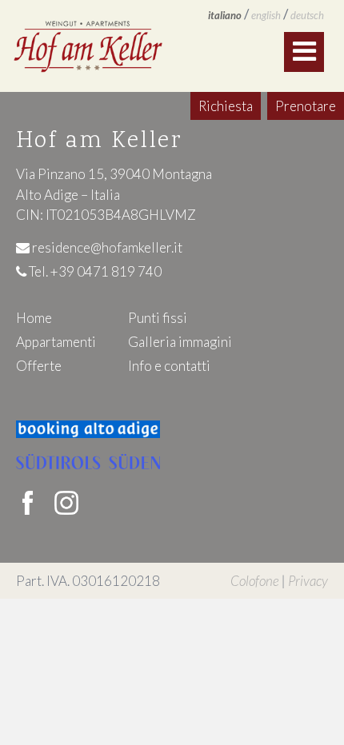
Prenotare (305, 106)
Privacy (308, 580)
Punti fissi (157, 317)
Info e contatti (169, 365)
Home (34, 317)
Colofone (254, 580)
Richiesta (225, 106)
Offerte (39, 365)
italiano (225, 15)
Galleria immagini (180, 341)
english (266, 15)
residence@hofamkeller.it (106, 247)
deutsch (307, 15)
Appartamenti (56, 341)
